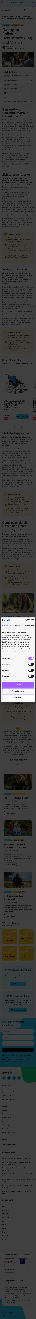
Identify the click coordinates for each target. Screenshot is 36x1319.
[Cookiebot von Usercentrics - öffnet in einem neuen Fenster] (25, 620)
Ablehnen (18, 697)
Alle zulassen (17, 685)
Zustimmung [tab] (6, 625)
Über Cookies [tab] (29, 625)
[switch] (31, 664)
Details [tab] (17, 625)
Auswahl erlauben (18, 691)
